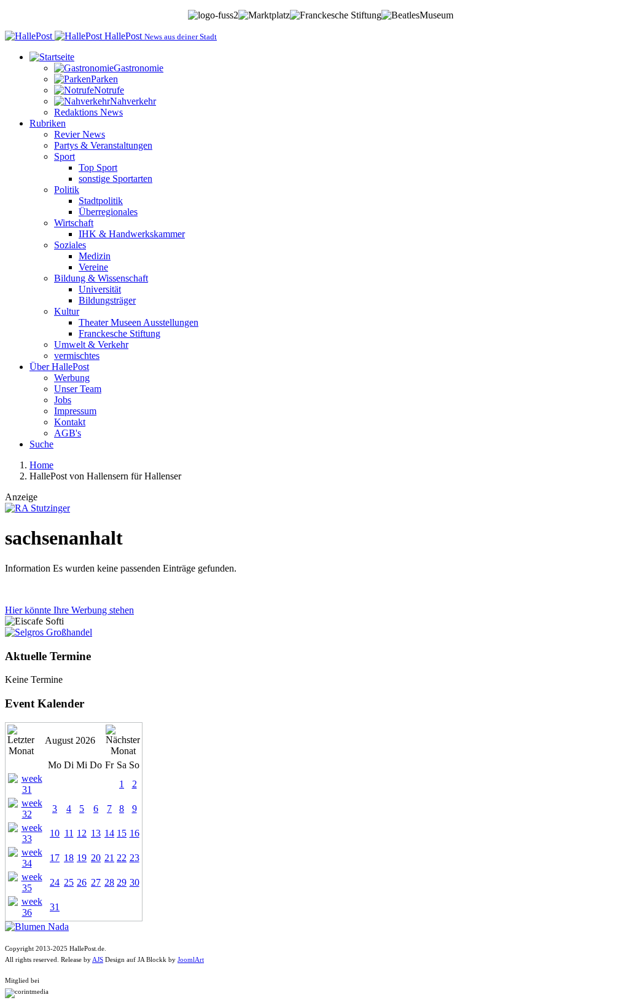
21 (109, 857)
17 (55, 857)
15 (122, 833)
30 (134, 882)
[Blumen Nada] (37, 926)
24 (55, 882)
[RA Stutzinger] (37, 508)
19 (82, 857)
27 (96, 882)
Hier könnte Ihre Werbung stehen (69, 610)
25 (69, 882)
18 (69, 857)
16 (134, 833)
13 (96, 833)
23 (134, 857)
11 (69, 833)
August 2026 (70, 740)
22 (122, 857)
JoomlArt (191, 959)
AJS (97, 959)
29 (122, 882)
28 (109, 882)
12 (82, 833)
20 (96, 857)
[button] (51, 57)
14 (109, 833)
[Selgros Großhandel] (48, 632)
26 (82, 882)
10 (55, 833)
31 (55, 907)
